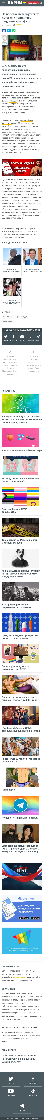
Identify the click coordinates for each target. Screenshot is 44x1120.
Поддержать (33, 3)
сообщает (13, 101)
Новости (19, 25)
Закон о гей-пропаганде (15, 317)
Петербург (9, 321)
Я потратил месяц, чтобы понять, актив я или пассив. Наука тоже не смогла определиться (22, 419)
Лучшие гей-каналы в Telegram (20, 817)
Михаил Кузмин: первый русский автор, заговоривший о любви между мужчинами (21, 574)
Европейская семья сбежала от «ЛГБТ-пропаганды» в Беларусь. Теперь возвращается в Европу (21, 849)
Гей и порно (8, 789)
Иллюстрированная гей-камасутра (22, 450)
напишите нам (19, 977)
